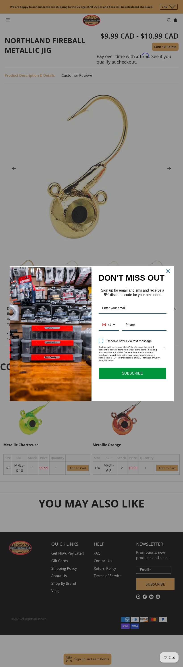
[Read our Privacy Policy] (163, 347)
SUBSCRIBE (132, 373)
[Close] (168, 271)
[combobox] (109, 325)
